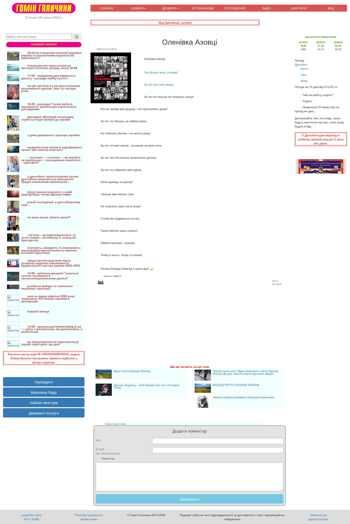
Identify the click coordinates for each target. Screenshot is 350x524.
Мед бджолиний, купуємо (175, 22)
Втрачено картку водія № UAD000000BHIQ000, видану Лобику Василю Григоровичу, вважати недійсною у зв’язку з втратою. (44, 358)
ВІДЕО (266, 8)
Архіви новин (89, 519)
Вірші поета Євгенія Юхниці (132, 371)
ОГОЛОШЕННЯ (235, 8)
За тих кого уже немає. (159, 84)
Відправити (189, 498)
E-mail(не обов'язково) (108, 451)
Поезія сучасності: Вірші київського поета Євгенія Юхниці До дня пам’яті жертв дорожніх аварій (245, 373)
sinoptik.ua (330, 87)
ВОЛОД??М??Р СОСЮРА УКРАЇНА (236, 385)
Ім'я (98, 440)
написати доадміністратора (318, 517)
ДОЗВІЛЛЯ (169, 8)
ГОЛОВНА (106, 8)
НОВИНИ (137, 8)
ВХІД (331, 8)
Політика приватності (89, 515)
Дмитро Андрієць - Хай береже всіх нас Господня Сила (146, 387)
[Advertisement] (190, 320)
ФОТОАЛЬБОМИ (203, 8)
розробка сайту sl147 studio (31, 517)
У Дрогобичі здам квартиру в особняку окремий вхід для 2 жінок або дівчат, (321, 139)
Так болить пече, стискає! (161, 72)
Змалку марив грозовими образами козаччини (243, 397)
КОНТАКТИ (298, 8)
